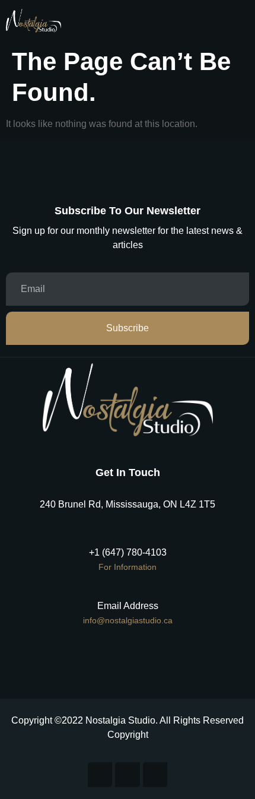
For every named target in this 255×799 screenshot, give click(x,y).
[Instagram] (100, 774)
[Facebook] (127, 774)
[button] (240, 21)
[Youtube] (155, 774)
